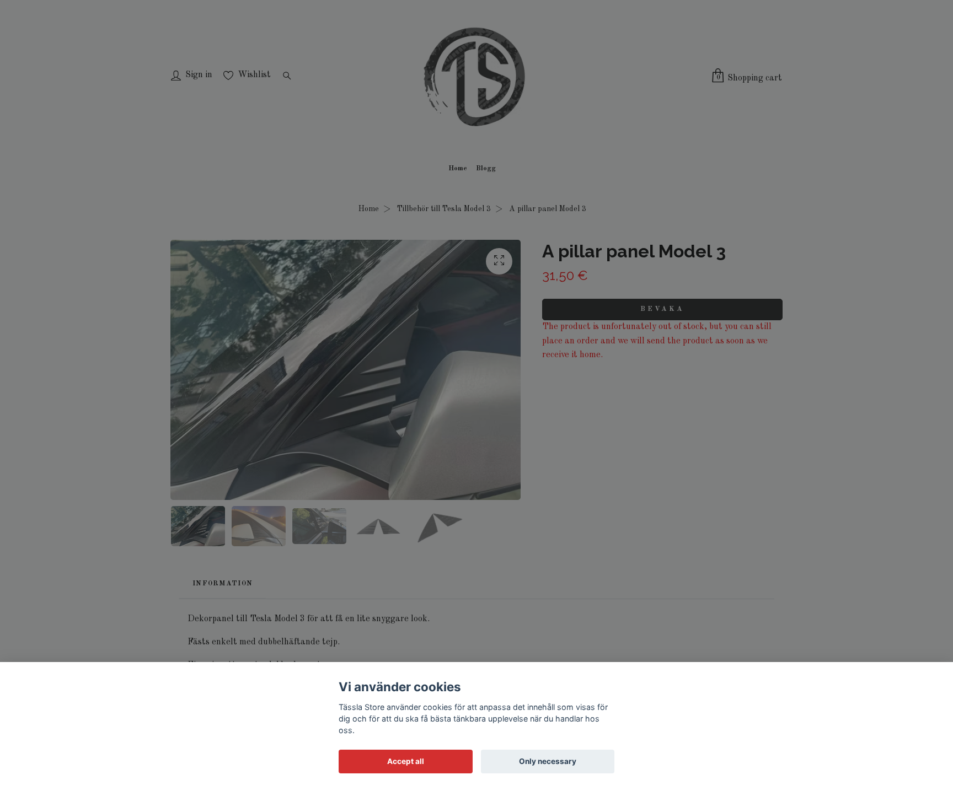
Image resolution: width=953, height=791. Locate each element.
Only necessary (547, 761)
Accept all (405, 761)
